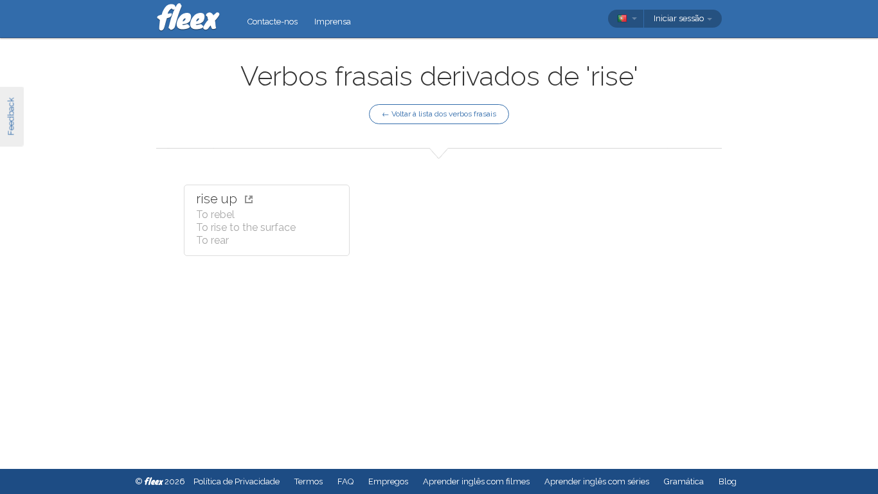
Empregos (388, 481)
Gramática (684, 481)
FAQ (345, 481)
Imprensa (332, 21)
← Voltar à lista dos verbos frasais (439, 113)
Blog (728, 481)
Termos (308, 481)
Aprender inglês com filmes (476, 481)
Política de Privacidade (236, 481)
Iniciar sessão (680, 18)
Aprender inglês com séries (596, 481)
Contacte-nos (272, 21)
